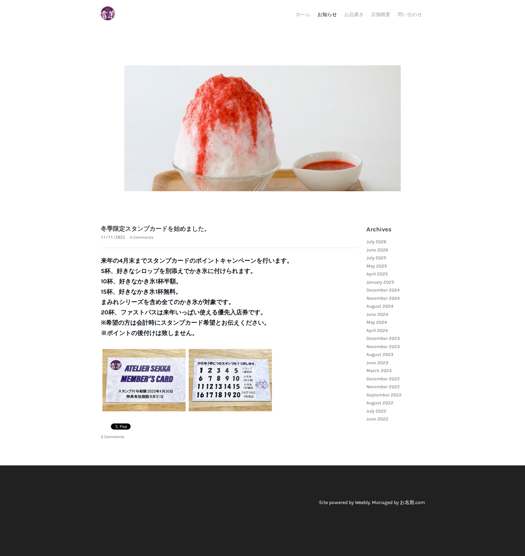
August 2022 (379, 403)
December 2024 (383, 290)
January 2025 (380, 282)
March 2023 (379, 370)
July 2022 (376, 411)
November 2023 (383, 346)
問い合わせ (410, 14)
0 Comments (141, 237)
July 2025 (376, 258)
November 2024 (383, 298)
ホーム (303, 14)
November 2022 (383, 386)
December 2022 (383, 379)
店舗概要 (380, 14)
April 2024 (377, 330)
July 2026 (376, 241)
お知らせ (327, 14)
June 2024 (377, 314)
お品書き (354, 14)
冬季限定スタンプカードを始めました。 (155, 228)
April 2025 (377, 274)
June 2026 (377, 250)
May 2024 (376, 322)
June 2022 (377, 419)
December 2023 (383, 338)
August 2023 (379, 354)
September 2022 (384, 395)
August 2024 (379, 306)
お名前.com (412, 502)
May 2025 (376, 266)
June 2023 (377, 362)
